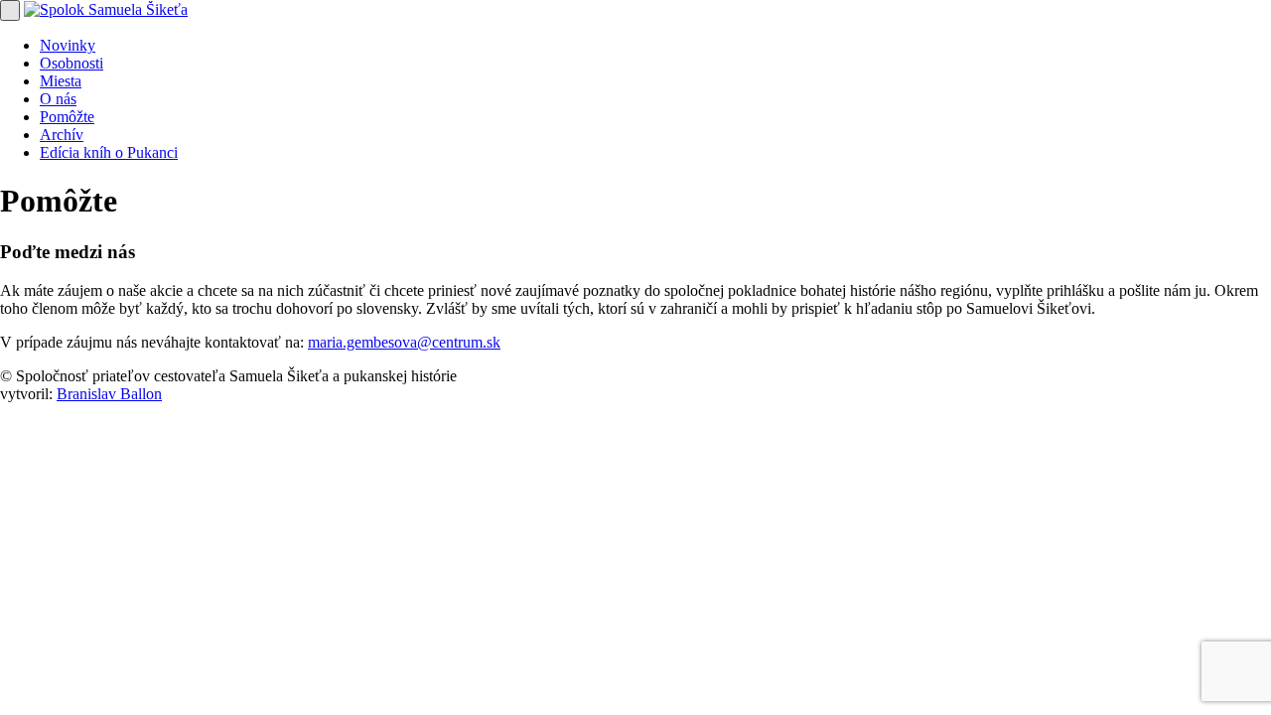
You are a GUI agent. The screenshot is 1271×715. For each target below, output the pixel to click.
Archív (61, 134)
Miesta (60, 80)
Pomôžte (67, 116)
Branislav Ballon (109, 393)
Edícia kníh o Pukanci (109, 152)
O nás (58, 98)
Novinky (67, 45)
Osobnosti (71, 63)
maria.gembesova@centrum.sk (404, 342)
